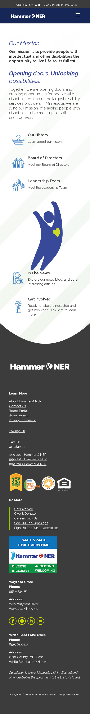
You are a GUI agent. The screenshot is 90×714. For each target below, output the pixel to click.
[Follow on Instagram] (22, 621)
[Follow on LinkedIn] (31, 621)
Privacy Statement (22, 420)
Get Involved (39, 299)
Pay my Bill (17, 431)
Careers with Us (25, 518)
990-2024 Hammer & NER (28, 459)
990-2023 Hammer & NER (27, 464)
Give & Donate (25, 513)
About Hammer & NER (25, 401)
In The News (39, 273)
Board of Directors (45, 158)
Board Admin (18, 415)
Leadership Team (44, 181)
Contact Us (17, 406)
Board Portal (18, 411)
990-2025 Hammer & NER (27, 455)
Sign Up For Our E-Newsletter (36, 528)
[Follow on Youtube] (40, 621)
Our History (38, 135)
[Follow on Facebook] (13, 621)
